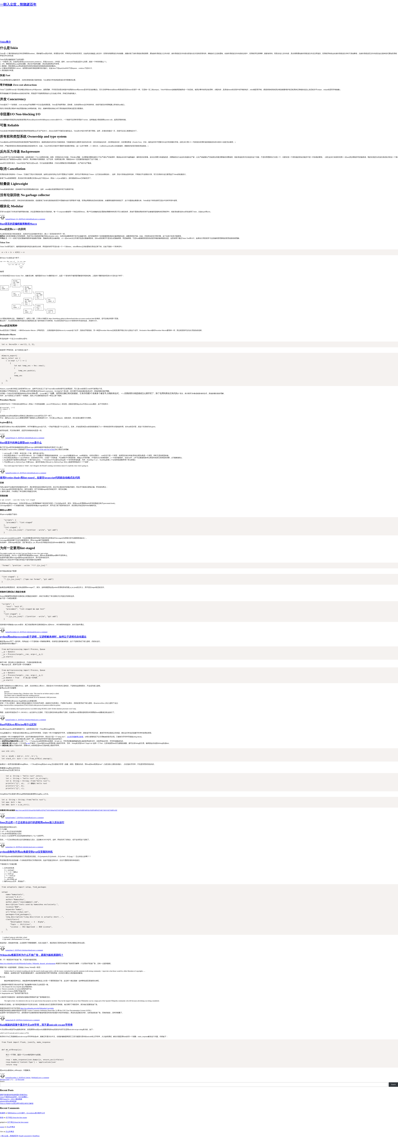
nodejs (34, 632)
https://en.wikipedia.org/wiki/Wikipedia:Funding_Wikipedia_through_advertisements (27, 963)
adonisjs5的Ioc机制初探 (8, 1101)
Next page (21, 1079)
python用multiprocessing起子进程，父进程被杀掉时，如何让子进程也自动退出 (43, 636)
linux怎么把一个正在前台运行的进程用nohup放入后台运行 (32, 822)
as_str (28, 743)
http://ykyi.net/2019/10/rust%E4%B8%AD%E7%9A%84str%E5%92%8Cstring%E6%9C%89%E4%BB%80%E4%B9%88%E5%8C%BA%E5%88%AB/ (66, 810)
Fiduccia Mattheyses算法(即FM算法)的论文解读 (16, 1103)
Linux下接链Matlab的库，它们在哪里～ (14, 1097)
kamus (7, 219)
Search (2, 1081)
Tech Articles (26, 219)
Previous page (4, 1079)
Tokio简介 (5, 41)
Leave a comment (39, 219)
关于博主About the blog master (16, 1117)
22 (16, 1079)
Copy (395, 251)
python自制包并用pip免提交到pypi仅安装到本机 (26, 851)
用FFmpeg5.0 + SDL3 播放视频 (11, 1099)
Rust (31, 219)
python (32, 720)
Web (32, 1077)
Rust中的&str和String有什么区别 (18, 724)
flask (35, 1077)
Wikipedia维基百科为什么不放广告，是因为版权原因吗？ (31, 955)
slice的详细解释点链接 (75, 737)
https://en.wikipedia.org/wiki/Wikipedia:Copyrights (37, 1008)
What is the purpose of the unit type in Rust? (40, 449)
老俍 (1, 1117)
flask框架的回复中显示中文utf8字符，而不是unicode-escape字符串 (36, 1024)
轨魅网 (2, 1113)
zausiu (2, 1127)
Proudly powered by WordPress (29, 1136)
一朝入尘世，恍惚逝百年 (18, 4)
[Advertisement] (199, 23)
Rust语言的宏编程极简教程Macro (18, 223)
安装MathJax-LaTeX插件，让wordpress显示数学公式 (26, 1113)
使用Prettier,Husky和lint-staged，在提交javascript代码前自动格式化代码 (40, 477)
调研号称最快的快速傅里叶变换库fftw (14, 1095)
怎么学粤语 (11, 1127)
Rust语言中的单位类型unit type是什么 (21, 442)
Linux (30, 847)
